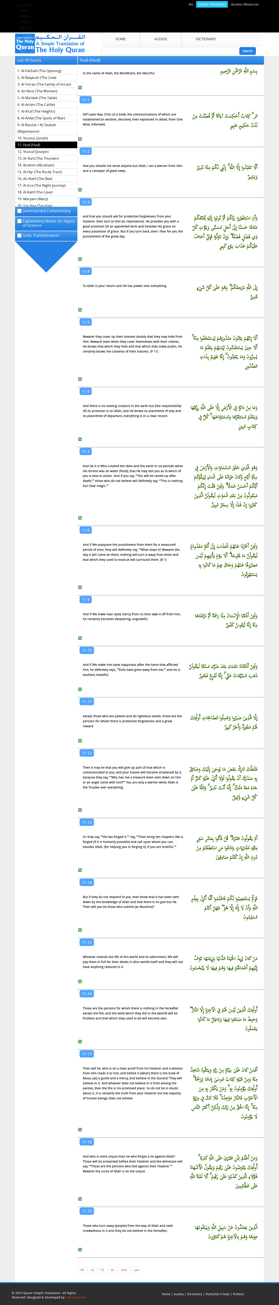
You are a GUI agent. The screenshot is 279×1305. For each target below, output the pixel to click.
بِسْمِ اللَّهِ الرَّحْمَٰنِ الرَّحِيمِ (239, 71)
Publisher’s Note (218, 1294)
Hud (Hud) (31, 144)
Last (137, 1270)
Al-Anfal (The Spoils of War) (43, 118)
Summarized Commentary (47, 211)
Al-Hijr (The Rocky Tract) (42, 171)
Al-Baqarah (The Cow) (38, 77)
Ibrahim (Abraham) (38, 165)
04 (112, 1270)
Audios (160, 39)
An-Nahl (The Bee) (37, 178)
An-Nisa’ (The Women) (39, 91)
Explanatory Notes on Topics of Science (49, 223)
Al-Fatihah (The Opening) (41, 70)
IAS (191, 4)
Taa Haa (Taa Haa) (37, 205)
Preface (238, 1294)
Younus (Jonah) (35, 138)
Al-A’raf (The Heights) (38, 111)
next (124, 1270)
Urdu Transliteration (41, 235)
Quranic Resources (245, 4)
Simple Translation (212, 4)
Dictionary (206, 39)
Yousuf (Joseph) (36, 151)
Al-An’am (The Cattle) (38, 104)
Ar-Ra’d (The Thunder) (41, 158)
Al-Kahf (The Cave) (38, 192)
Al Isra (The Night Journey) (44, 185)
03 (102, 1270)
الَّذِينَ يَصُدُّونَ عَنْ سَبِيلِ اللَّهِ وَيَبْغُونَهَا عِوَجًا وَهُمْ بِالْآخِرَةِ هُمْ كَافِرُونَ (226, 1232)
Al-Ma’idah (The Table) (39, 97)
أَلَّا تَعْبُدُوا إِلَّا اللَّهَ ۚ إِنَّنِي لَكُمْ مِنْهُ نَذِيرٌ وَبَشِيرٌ (227, 172)
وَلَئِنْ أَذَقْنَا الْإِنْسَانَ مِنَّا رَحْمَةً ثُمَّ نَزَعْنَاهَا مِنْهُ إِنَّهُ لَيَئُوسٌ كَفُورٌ (226, 620)
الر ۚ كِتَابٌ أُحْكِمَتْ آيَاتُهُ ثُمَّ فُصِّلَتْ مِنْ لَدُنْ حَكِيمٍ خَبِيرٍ (224, 120)
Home (121, 39)
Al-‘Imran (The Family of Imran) (46, 84)
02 (92, 1270)
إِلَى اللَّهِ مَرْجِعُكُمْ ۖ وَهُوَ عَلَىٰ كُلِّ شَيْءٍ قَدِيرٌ (227, 292)
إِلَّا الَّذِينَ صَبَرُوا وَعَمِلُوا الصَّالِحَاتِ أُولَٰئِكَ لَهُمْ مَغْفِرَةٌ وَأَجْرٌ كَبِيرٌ (223, 722)
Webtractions (77, 1297)
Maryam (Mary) (35, 199)
